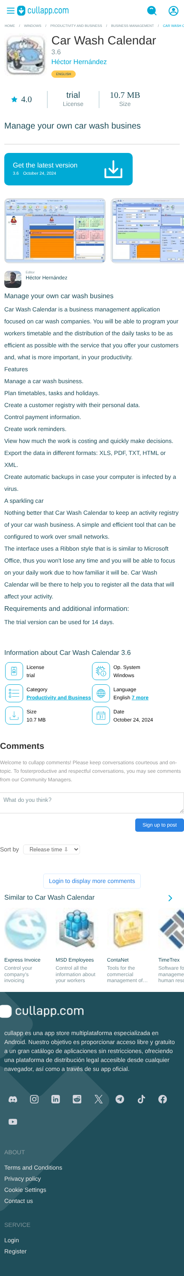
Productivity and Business (59, 698)
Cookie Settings (25, 1189)
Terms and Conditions (33, 1167)
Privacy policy (22, 1178)
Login (11, 1240)
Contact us (18, 1200)
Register (15, 1251)
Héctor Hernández (79, 62)
